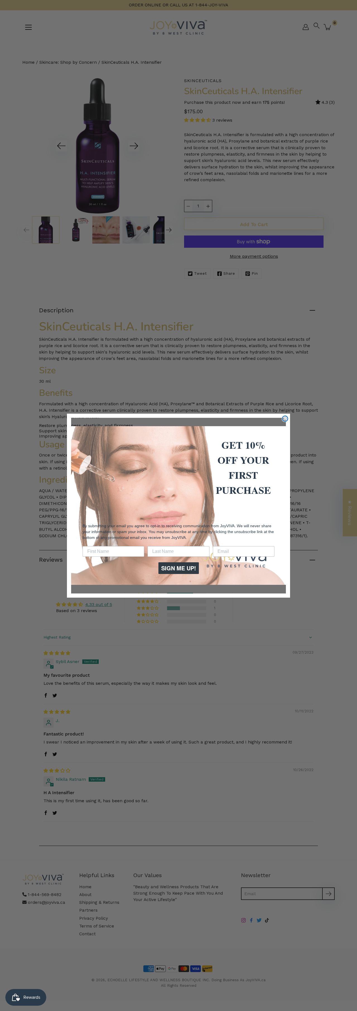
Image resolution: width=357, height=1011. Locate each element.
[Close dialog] (285, 418)
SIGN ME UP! (178, 568)
